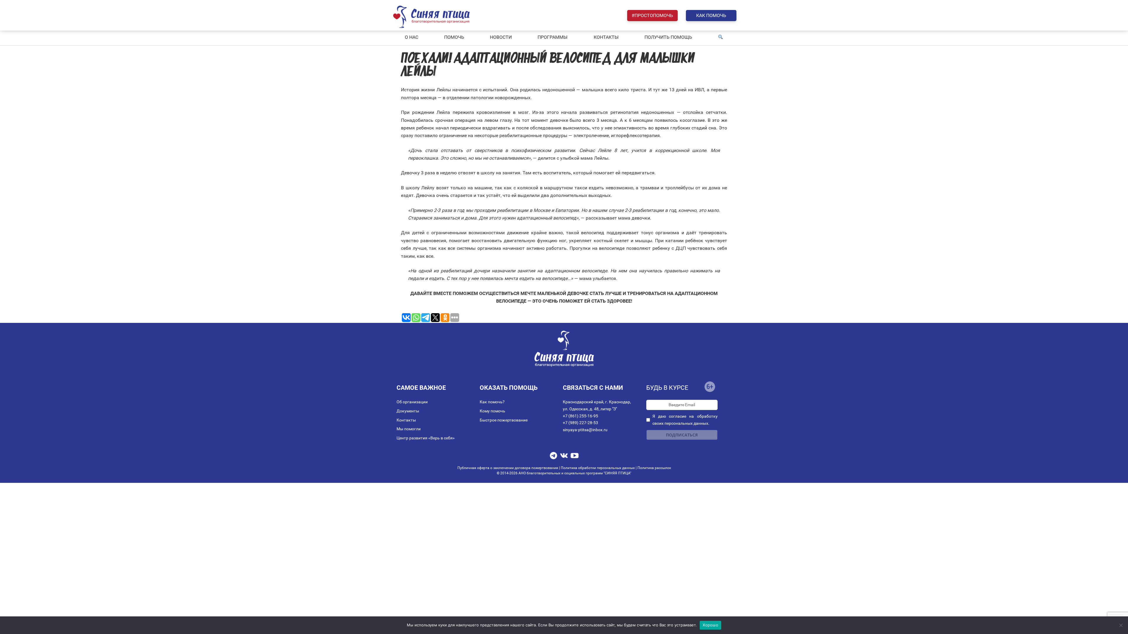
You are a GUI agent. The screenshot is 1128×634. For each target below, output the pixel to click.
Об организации (412, 401)
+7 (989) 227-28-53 (580, 422)
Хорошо (710, 625)
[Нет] (1121, 625)
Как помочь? (492, 401)
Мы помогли (409, 428)
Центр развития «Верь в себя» (426, 438)
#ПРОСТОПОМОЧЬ (652, 15)
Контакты (406, 420)
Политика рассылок (654, 468)
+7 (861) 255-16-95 (580, 416)
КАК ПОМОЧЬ (711, 15)
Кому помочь (492, 411)
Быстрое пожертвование (504, 420)
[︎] (720, 37)
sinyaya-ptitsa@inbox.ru (585, 429)
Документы (408, 411)
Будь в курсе (667, 387)
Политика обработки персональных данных (598, 468)
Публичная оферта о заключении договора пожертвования (508, 468)
